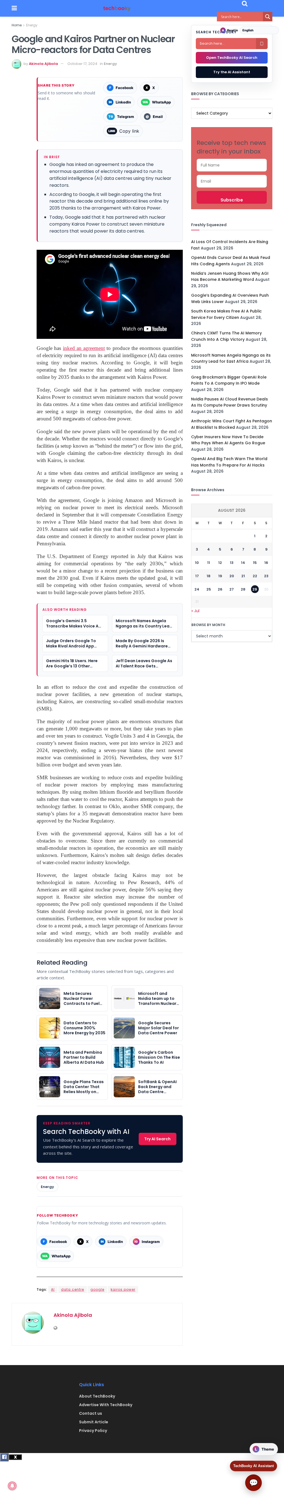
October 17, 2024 (82, 63)
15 (255, 562)
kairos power (123, 1289)
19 (220, 576)
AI (53, 1289)
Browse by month (208, 624)
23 (266, 576)
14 (243, 562)
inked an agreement (84, 348)
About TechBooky (97, 1396)
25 (208, 589)
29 (254, 589)
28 (243, 589)
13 (232, 562)
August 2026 (231, 510)
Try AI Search (157, 1139)
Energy (31, 25)
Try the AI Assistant (231, 72)
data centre (72, 1289)
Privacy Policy (93, 1430)
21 (243, 576)
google (97, 1289)
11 (208, 562)
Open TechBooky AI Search (231, 57)
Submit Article (93, 1422)
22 (255, 576)
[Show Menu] (14, 8)
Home (17, 25)
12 (220, 562)
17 (197, 576)
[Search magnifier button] (267, 16)
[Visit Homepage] (117, 8)
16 (266, 562)
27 (231, 589)
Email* (232, 181)
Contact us (90, 1413)
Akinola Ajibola (43, 63)
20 (231, 576)
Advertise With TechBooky (105, 1405)
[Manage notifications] (12, 1485)
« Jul (195, 611)
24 (196, 589)
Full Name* (232, 165)
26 (220, 589)
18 (209, 576)
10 (197, 562)
